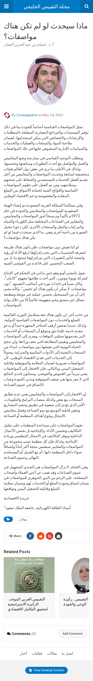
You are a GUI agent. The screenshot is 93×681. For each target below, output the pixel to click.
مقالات (23, 519)
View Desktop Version (48, 670)
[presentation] (81, 589)
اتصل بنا (67, 653)
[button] (6, 6)
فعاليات (37, 653)
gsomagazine (26, 115)
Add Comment (72, 633)
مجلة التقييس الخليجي (47, 6)
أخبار (23, 653)
